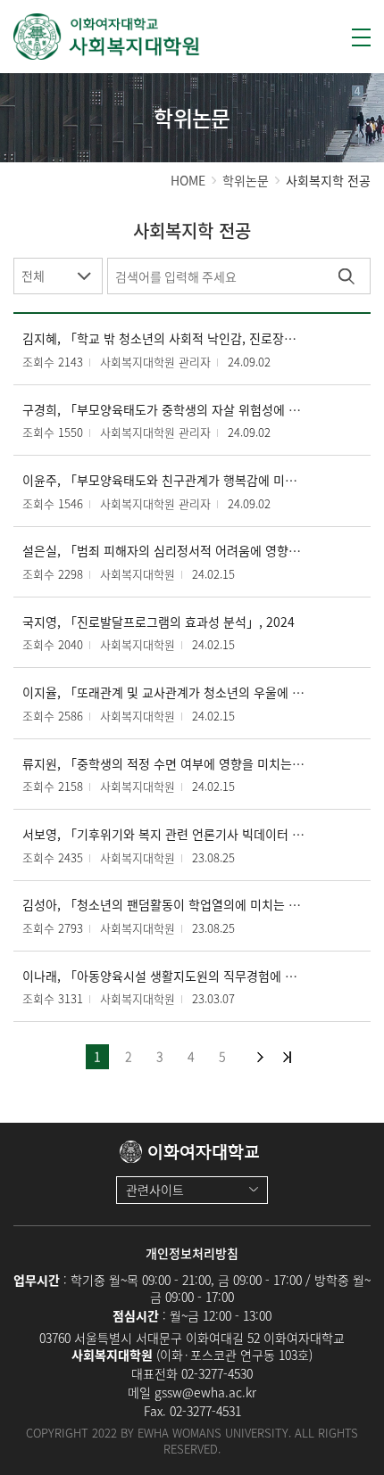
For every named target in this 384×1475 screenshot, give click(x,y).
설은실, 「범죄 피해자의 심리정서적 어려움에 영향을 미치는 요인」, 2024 (164, 550)
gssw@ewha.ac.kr (205, 1392)
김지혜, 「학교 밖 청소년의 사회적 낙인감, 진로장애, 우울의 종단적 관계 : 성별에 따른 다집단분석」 (164, 338)
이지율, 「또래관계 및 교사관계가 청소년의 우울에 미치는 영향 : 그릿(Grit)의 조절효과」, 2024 (164, 692)
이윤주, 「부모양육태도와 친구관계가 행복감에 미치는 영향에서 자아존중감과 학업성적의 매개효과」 (164, 480)
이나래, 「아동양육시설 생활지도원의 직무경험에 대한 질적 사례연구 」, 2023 (164, 976)
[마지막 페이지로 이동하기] (287, 1057)
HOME (188, 180)
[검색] (346, 276)
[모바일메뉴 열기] (361, 37)
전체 (33, 275)
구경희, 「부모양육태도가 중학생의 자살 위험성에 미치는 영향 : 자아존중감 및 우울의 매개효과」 (164, 409)
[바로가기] (107, 36)
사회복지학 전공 (328, 180)
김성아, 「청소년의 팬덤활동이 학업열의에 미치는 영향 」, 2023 (164, 904)
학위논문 (245, 180)
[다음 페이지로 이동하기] (260, 1057)
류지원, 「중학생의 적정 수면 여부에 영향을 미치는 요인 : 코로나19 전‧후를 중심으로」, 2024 (164, 763)
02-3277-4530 (217, 1373)
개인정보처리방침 (192, 1253)
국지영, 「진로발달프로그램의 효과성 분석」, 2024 (158, 622)
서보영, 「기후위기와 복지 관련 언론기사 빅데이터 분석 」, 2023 (164, 834)
